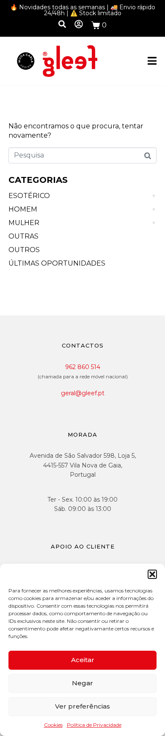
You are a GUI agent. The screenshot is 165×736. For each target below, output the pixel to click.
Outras (23, 236)
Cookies (53, 725)
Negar (82, 683)
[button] (152, 574)
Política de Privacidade (94, 725)
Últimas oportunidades (56, 263)
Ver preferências (82, 706)
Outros (24, 250)
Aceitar (82, 660)
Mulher (23, 223)
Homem (22, 209)
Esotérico (29, 196)
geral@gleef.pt (82, 393)
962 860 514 (82, 367)
